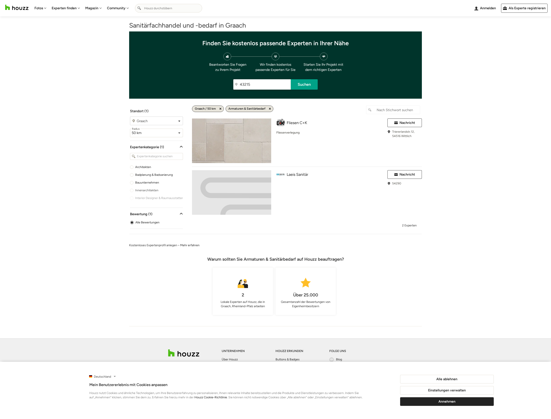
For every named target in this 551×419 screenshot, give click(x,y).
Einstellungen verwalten (447, 390)
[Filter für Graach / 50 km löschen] (220, 109)
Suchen (304, 84)
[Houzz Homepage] (16, 7)
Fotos (38, 8)
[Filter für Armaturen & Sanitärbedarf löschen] (270, 109)
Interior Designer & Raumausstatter (159, 198)
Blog (339, 359)
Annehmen (446, 401)
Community (116, 8)
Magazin (91, 8)
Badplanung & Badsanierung (154, 175)
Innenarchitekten (146, 190)
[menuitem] (40, 8)
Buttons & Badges (288, 359)
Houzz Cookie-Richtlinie (210, 397)
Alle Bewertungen (147, 222)
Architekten (143, 167)
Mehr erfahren (190, 245)
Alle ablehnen (446, 379)
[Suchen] (139, 8)
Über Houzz (230, 359)
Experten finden (64, 8)
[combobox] (168, 8)
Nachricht (407, 123)
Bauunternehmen (147, 182)
